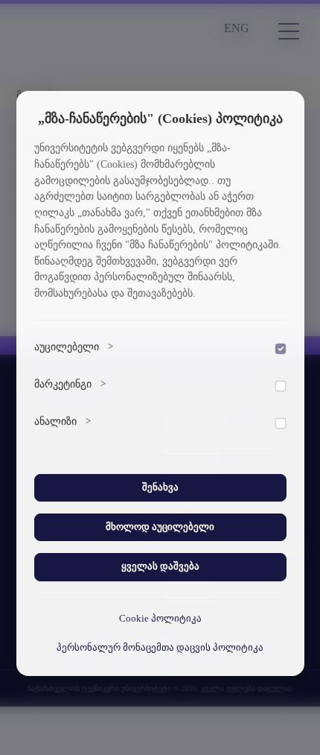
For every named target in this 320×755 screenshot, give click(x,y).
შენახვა (160, 487)
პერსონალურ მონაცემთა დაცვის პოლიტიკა (160, 647)
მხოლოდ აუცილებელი (160, 527)
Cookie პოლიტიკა (160, 618)
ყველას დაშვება (160, 566)
